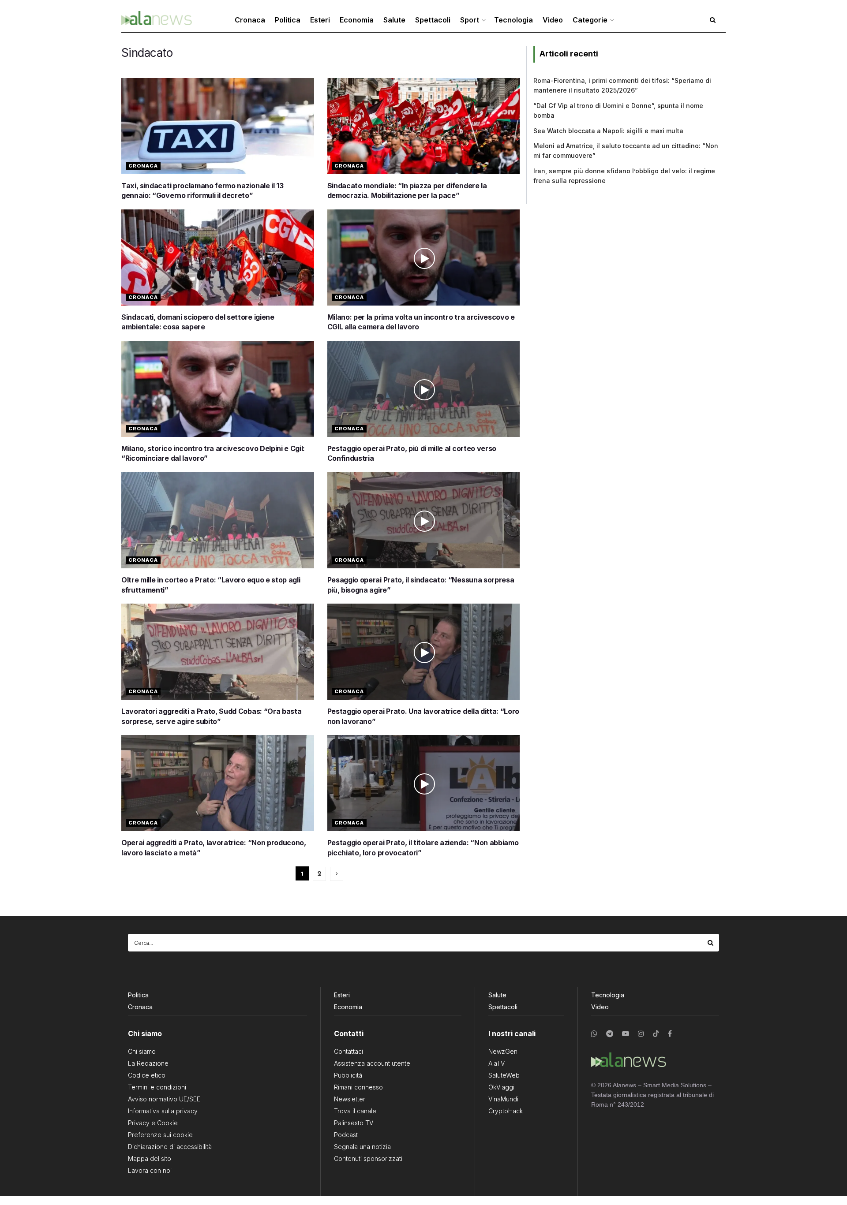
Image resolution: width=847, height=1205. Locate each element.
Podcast (346, 1134)
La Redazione (148, 1063)
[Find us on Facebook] (670, 1034)
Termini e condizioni (157, 1087)
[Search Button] (711, 942)
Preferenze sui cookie (160, 1134)
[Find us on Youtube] (625, 1034)
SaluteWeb (504, 1075)
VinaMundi (503, 1099)
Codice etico (146, 1075)
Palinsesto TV (353, 1123)
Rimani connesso (358, 1087)
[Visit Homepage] (156, 20)
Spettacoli (432, 19)
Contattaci (348, 1051)
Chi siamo (142, 1051)
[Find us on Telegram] (609, 1034)
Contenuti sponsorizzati (368, 1158)
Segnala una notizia (362, 1146)
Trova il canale (355, 1111)
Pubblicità (348, 1075)
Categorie (590, 19)
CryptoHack (505, 1111)
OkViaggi (501, 1087)
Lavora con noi (150, 1170)
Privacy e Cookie (153, 1123)
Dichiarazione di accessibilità (170, 1146)
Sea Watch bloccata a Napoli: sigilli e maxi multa (608, 130)
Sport (469, 19)
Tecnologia (513, 19)
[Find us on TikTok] (656, 1034)
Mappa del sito (149, 1158)
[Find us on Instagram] (641, 1034)
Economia (357, 19)
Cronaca (250, 19)
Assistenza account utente (372, 1063)
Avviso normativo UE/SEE (164, 1099)
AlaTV (496, 1063)
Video (553, 19)
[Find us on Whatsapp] (594, 1034)
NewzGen (502, 1051)
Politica (287, 19)
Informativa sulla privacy (163, 1111)
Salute (394, 19)
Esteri (320, 19)
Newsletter (349, 1099)
